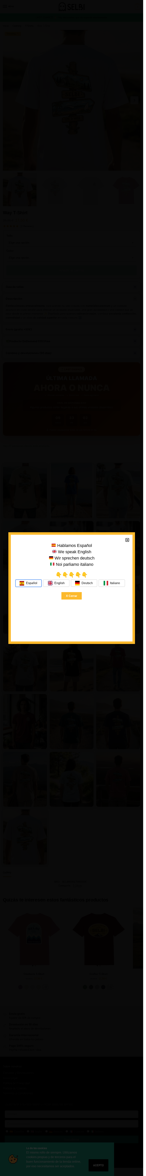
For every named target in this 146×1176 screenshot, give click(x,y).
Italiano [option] (115, 583)
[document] (71, 588)
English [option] (59, 583)
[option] (56, 583)
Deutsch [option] (87, 583)
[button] (127, 540)
